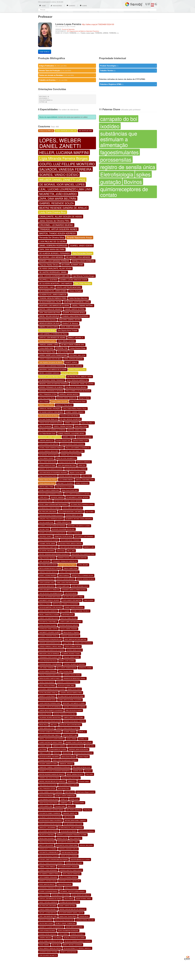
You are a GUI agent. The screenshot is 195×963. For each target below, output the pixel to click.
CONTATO (72, 6)
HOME (43, 6)
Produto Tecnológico (128, 66)
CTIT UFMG (187, 957)
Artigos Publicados (67, 66)
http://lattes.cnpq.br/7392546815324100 (98, 24)
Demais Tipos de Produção (67, 70)
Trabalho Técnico (128, 70)
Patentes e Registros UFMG (128, 84)
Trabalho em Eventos (67, 80)
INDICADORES (57, 6)
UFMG (151, 4)
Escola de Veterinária (68, 29)
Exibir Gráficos (45, 52)
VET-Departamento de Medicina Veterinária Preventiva (83, 31)
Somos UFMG (133, 4)
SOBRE (84, 6)
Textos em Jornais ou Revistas (67, 75)
